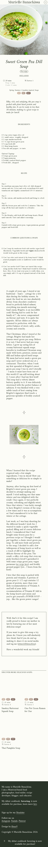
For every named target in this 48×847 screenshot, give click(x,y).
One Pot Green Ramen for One (35, 710)
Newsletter (20, 813)
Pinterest (22, 821)
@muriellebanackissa (26, 644)
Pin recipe (24, 71)
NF (23, 93)
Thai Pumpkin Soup (11, 748)
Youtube (14, 821)
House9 (14, 827)
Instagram (6, 821)
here (35, 804)
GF (19, 93)
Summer (18, 90)
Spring (11, 90)
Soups (37, 90)
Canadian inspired (27, 90)
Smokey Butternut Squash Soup (10, 710)
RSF (28, 93)
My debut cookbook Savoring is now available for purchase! (25, 843)
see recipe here (22, 564)
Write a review (24, 76)
